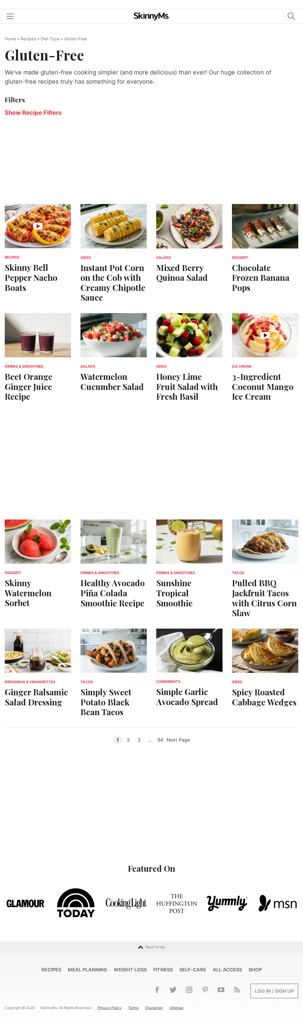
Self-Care (192, 970)
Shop (255, 970)
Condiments (168, 681)
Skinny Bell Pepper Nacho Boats (31, 277)
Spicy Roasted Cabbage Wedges (264, 696)
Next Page (178, 740)
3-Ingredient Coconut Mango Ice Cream (263, 386)
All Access (227, 970)
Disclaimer (154, 1007)
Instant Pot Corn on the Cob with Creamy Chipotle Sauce (112, 282)
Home (10, 38)
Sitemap (176, 1007)
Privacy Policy (110, 1007)
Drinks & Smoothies (24, 366)
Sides (85, 257)
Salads (163, 257)
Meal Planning (87, 970)
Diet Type (50, 38)
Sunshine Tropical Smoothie (174, 592)
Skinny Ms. (151, 16)
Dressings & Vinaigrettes (30, 682)
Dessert (240, 257)
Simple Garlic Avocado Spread (187, 696)
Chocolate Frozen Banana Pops (260, 277)
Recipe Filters (33, 112)
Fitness (163, 970)
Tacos (238, 572)
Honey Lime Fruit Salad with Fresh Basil (187, 386)
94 (160, 740)
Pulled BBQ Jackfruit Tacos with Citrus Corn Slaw (264, 597)
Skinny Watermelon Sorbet (28, 592)
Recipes (28, 38)
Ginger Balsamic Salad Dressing (36, 696)
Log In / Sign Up (274, 991)
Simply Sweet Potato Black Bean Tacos (105, 701)
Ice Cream (242, 366)
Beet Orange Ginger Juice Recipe (28, 386)
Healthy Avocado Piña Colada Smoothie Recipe (112, 592)
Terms (133, 1007)
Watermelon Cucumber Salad (112, 381)
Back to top (155, 947)
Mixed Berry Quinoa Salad (182, 272)
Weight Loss (130, 970)
